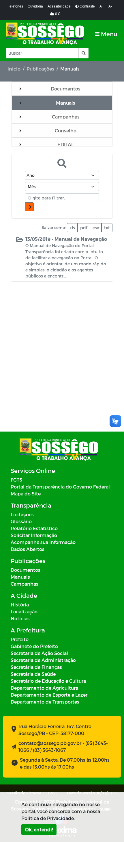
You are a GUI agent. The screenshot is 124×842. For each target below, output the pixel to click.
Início (13, 68)
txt (107, 227)
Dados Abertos (27, 549)
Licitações (22, 514)
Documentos (25, 570)
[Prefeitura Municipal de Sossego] (45, 34)
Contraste (87, 6)
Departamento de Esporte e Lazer (49, 694)
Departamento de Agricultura (44, 688)
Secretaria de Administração (43, 660)
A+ (101, 6)
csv (96, 227)
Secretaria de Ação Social (39, 653)
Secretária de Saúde (33, 674)
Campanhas (24, 583)
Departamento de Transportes (45, 701)
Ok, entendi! (39, 829)
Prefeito (20, 639)
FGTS (16, 479)
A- (110, 6)
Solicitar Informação (34, 535)
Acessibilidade (59, 6)
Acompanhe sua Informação (43, 542)
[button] (83, 53)
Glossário (21, 521)
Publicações (40, 68)
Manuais (20, 577)
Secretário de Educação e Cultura (48, 681)
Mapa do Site (26, 493)
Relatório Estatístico (34, 528)
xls (72, 227)
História (20, 604)
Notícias (20, 618)
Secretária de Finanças (36, 667)
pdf (83, 227)
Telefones (15, 6)
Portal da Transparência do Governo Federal (60, 486)
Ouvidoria (35, 6)
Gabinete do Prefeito (34, 646)
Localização (24, 611)
